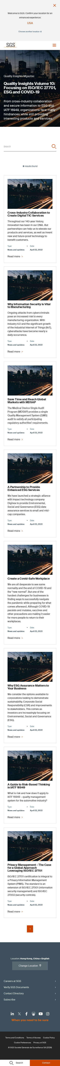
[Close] (54, 5)
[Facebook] (26, 1014)
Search (19, 1062)
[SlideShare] (33, 1014)
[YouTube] (40, 1014)
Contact (46, 1062)
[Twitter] (19, 1014)
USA (30, 23)
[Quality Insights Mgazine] (19, 80)
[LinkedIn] (12, 1014)
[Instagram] (47, 1014)
